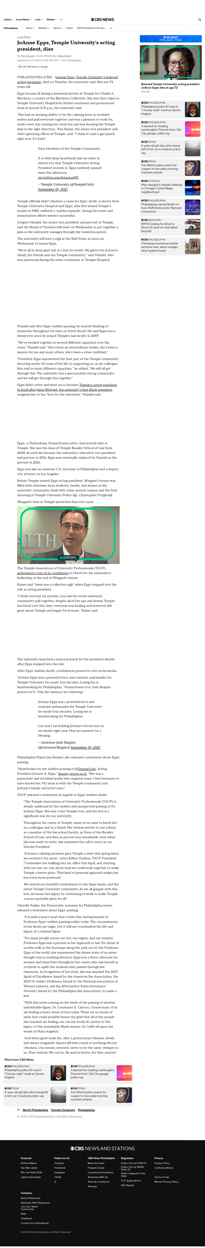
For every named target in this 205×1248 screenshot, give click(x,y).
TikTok (57, 1177)
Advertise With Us (98, 1177)
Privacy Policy (162, 1163)
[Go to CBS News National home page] (102, 19)
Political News (29, 1163)
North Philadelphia (35, 1110)
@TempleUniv (85, 769)
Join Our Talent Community (29, 1207)
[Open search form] (199, 19)
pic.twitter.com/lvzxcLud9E (58, 177)
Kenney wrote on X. (72, 774)
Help (23, 1214)
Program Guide (96, 1168)
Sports (57, 28)
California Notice (164, 1168)
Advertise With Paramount (35, 1203)
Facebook (59, 1168)
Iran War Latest (29, 1168)
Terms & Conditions (98, 1182)
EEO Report (127, 1185)
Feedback (26, 1218)
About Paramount (30, 1198)
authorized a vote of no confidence (43, 573)
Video (69, 28)
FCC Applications (131, 1180)
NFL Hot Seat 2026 (31, 1172)
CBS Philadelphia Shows (91, 28)
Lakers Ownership (31, 1177)
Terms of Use (162, 1177)
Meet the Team (96, 1163)
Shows (51, 19)
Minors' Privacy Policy (167, 1182)
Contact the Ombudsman (35, 1223)
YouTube (59, 1163)
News (29, 28)
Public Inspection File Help (133, 1174)
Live (38, 19)
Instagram (59, 1172)
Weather (43, 28)
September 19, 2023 (53, 189)
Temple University (63, 1110)
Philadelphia (11, 28)
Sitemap (92, 1186)
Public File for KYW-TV (133, 1163)
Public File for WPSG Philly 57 (132, 1168)
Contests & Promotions (100, 1172)
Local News (23, 19)
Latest (8, 19)
